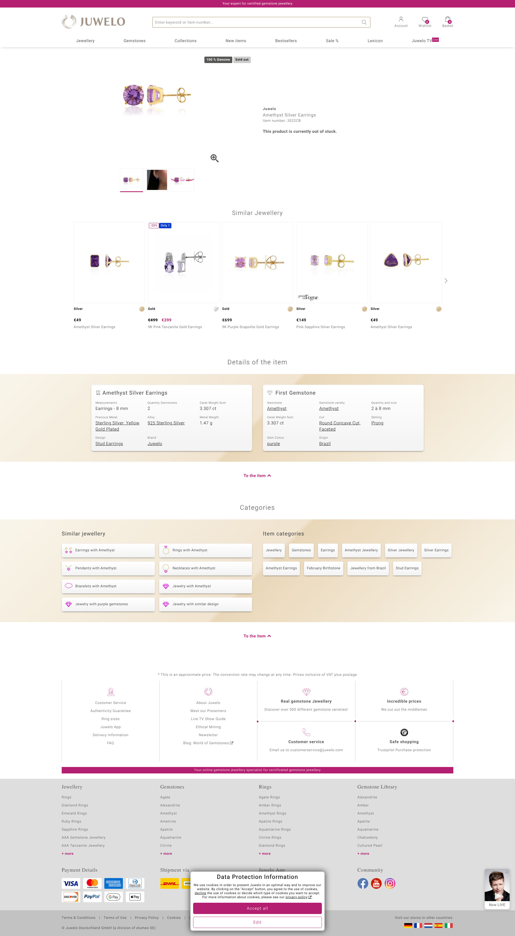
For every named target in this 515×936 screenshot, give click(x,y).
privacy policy (297, 897)
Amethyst (277, 408)
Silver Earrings (436, 550)
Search (365, 22)
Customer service (306, 742)
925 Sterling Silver (166, 423)
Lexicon (375, 41)
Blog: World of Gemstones (206, 743)
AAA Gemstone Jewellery (84, 837)
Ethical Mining (208, 727)
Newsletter (208, 735)
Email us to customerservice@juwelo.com (306, 750)
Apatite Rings (270, 821)
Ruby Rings (71, 821)
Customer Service (110, 703)
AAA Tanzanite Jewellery (83, 845)
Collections (186, 41)
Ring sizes (111, 719)
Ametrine (168, 821)
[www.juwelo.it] (449, 925)
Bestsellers (286, 41)
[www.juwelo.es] (439, 925)
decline (200, 893)
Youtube (376, 883)
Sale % (332, 41)
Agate (165, 797)
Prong (377, 423)
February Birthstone (323, 568)
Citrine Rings (270, 837)
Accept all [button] (257, 909)
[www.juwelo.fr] (418, 925)
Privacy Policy (147, 918)
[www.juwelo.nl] (428, 925)
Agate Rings (269, 797)
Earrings (328, 550)
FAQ (110, 743)
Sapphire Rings (75, 829)
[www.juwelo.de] (408, 925)
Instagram (390, 883)
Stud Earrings (109, 444)
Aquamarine (171, 837)
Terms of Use (115, 918)
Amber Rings (270, 805)
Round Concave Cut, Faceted (339, 426)
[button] (401, 22)
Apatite (166, 829)
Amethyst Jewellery (361, 550)
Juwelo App (110, 727)
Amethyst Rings (272, 813)
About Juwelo (208, 703)
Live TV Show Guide (208, 719)
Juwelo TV (425, 41)
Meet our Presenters (208, 711)
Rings (67, 797)
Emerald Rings (74, 813)
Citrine (166, 845)
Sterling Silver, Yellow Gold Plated (117, 426)
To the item (255, 476)
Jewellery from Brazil (368, 568)
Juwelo (155, 444)
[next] (445, 280)
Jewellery (85, 41)
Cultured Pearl (370, 845)
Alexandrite (170, 805)
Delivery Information (110, 735)
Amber (363, 805)
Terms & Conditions (78, 918)
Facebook (363, 883)
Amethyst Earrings (281, 568)
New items (236, 41)
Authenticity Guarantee (110, 711)
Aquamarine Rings (275, 829)
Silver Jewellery (401, 550)
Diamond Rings (75, 805)
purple (273, 444)
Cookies (174, 918)
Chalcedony (368, 837)
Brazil (325, 444)
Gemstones (135, 41)
